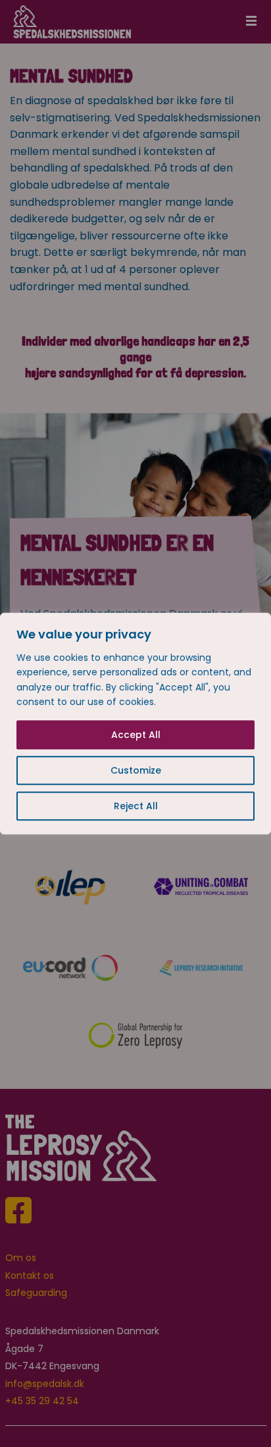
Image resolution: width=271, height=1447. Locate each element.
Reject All (136, 806)
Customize (136, 770)
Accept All (135, 734)
